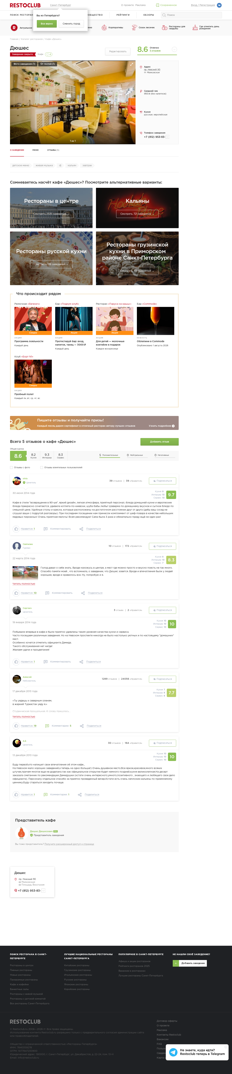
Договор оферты (167, 1021)
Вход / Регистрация (203, 5)
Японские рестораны (76, 985)
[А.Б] (17, 743)
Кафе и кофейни (19, 985)
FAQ (159, 1044)
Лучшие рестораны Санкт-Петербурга (141, 976)
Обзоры (148, 15)
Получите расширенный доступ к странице (69, 844)
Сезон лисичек (147, 28)
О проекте (127, 5)
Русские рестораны (75, 980)
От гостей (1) (47, 64)
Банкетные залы (19, 989)
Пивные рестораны (21, 970)
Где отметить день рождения (209, 28)
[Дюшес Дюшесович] (21, 833)
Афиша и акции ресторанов (134, 961)
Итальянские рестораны (78, 975)
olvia (25, 479)
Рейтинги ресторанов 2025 (134, 966)
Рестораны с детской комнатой (28, 999)
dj (60, 166)
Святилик (28, 544)
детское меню (20, 166)
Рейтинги (123, 15)
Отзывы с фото (22, 468)
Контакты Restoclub (169, 1035)
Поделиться (93, 529)
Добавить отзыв (159, 442)
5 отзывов (155, 51)
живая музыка (44, 166)
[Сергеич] (17, 610)
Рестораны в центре (21, 965)
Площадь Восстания (32, 885)
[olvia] (17, 481)
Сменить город (71, 24)
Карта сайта (164, 1058)
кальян (72, 166)
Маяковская (28, 882)
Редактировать (118, 52)
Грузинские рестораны (77, 970)
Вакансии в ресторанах (132, 971)
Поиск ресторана (22, 15)
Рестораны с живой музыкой (26, 994)
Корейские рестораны (77, 989)
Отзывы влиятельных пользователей (63, 468)
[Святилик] (17, 546)
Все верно (47, 24)
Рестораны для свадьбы (177, 28)
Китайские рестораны (76, 965)
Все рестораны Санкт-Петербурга (29, 1004)
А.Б (24, 741)
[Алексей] (17, 679)
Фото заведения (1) (24, 64)
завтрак (87, 166)
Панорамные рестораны (24, 980)
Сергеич (27, 608)
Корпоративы (116, 28)
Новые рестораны (20, 975)
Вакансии (162, 1039)
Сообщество (93, 15)
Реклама (140, 5)
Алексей (27, 677)
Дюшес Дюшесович (41, 831)
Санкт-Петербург (60, 5)
